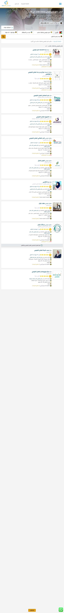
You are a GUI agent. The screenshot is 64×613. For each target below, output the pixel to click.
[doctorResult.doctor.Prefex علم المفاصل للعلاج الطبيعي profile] (57, 99)
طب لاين (17, 4)
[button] (60, 4)
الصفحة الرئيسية (25, 4)
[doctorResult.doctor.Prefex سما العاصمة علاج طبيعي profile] (57, 53)
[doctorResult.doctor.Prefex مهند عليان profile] (57, 206)
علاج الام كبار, (39, 257)
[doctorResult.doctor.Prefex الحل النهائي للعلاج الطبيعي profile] (57, 141)
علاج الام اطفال (33, 257)
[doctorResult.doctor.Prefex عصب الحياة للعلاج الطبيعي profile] (57, 253)
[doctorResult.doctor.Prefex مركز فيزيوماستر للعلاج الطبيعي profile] (57, 275)
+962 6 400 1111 (44, 23)
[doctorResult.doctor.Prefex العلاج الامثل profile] (57, 164)
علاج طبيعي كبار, (38, 57)
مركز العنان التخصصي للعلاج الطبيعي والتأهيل (30, 245)
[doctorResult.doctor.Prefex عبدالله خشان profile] (57, 228)
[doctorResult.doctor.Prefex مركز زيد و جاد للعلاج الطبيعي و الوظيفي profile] (57, 75)
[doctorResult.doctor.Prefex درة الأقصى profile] (57, 185)
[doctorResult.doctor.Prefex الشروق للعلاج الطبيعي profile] (57, 120)
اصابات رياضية (32, 279)
